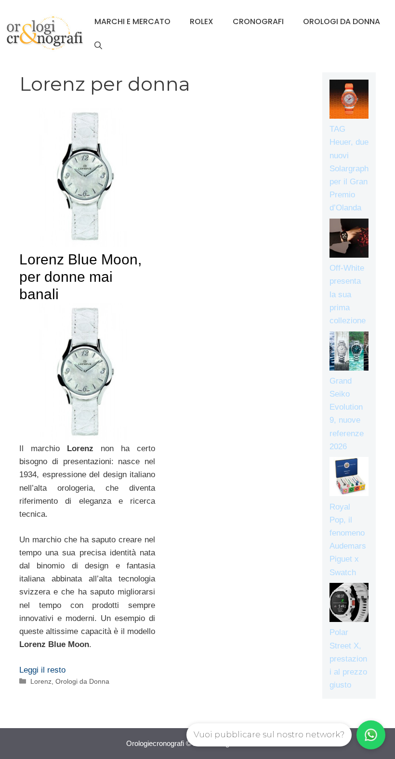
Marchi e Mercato (132, 21)
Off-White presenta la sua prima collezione (347, 294)
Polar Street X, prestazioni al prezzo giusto (348, 659)
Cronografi (258, 21)
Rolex (201, 21)
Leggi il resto (42, 670)
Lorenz (41, 681)
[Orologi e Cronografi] (45, 33)
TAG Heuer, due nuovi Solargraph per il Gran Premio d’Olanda (349, 168)
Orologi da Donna (341, 21)
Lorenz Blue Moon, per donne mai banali (80, 276)
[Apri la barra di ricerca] (98, 46)
